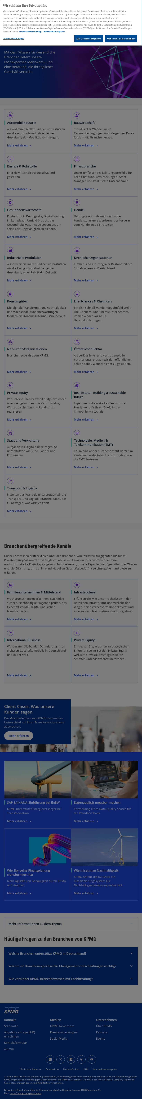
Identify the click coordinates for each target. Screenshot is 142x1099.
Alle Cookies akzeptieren (88, 38)
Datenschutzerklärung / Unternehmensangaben (42, 31)
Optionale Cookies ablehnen (121, 38)
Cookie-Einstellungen (13, 38)
